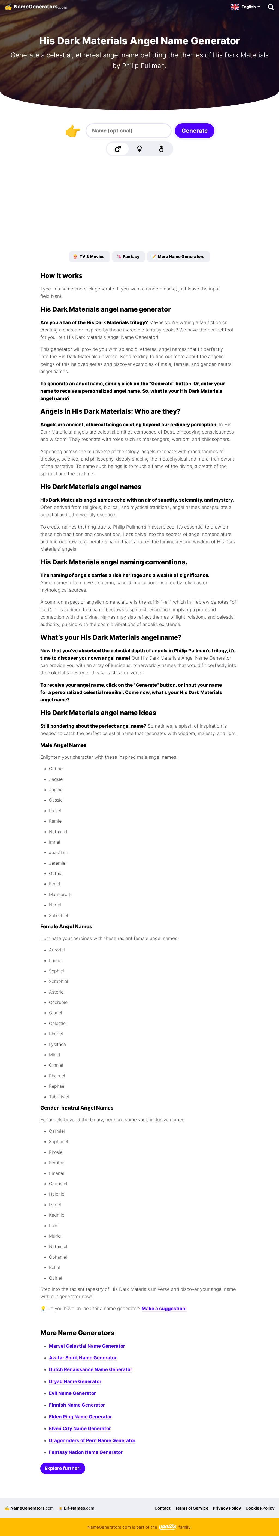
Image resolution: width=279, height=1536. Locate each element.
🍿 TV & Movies (89, 256)
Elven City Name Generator (80, 1428)
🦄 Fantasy (128, 256)
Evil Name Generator (72, 1393)
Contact (162, 1508)
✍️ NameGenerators (29, 1508)
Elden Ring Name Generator (80, 1416)
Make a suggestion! (164, 1308)
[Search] (271, 7)
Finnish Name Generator (77, 1405)
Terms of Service (191, 1508)
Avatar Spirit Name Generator (83, 1357)
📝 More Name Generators (178, 256)
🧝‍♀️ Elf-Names (76, 1508)
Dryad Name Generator (75, 1381)
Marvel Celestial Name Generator (87, 1346)
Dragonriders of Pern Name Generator (92, 1440)
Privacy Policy (227, 1508)
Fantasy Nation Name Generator (86, 1452)
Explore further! (63, 1468)
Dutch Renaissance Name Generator (90, 1369)
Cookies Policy (260, 1508)
